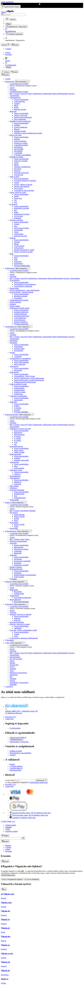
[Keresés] (3, 14)
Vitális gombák (19, 452)
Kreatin (12, 352)
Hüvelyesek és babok (21, 228)
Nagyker (13, 755)
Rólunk (12, 764)
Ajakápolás (18, 551)
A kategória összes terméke (19, 84)
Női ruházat (14, 513)
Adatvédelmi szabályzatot (39, 782)
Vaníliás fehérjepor (20, 314)
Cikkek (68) (9, 719)
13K (31, 813)
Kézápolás (17, 563)
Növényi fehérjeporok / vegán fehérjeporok (24, 290)
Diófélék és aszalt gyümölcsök (20, 121)
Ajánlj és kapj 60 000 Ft (18, 737)
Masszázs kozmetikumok (18, 541)
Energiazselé (18, 400)
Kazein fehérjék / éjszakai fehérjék (21, 292)
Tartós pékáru (18, 234)
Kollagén (13, 304)
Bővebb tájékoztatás (8, 875)
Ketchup (17, 242)
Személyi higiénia (16, 567)
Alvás (12, 671)
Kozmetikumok (10, 531)
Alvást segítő (14, 500)
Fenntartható (24, 511)
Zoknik (16, 518)
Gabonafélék (18, 230)
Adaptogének (14, 462)
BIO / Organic (15, 94)
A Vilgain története (16, 766)
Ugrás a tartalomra (7, 2)
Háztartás (8, 581)
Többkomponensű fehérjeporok (25, 382)
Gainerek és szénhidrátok (18, 396)
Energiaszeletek (19, 390)
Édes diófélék (18, 149)
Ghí (15, 200)
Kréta (16, 636)
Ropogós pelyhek (20, 109)
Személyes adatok (11, 831)
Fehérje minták (15, 306)
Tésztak (16, 224)
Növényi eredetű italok (22, 265)
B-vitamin (17, 436)
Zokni (16, 526)
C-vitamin (17, 438)
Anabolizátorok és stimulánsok (20, 358)
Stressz (12, 661)
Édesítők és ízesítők (16, 157)
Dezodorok (18, 559)
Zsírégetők (13, 402)
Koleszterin (14, 675)
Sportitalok (13, 343)
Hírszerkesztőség (15, 770)
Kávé (16, 258)
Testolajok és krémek (21, 565)
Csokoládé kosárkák (21, 145)
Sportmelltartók (19, 515)
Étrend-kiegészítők (12, 414)
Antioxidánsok (15, 478)
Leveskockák (18, 175)
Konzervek (13, 204)
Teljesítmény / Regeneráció (19, 683)
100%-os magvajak (20, 115)
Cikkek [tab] (7, 849)
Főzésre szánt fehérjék (21, 186)
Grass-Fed (23, 94)
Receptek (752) (10, 717)
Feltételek (8, 827)
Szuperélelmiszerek (16, 446)
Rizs (15, 226)
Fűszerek (17, 171)
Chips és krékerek (20, 141)
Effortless (32, 511)
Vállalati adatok (10, 825)
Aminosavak (14, 366)
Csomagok (9, 686)
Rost (15, 496)
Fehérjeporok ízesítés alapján (20, 308)
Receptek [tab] (8, 851)
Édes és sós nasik (16, 135)
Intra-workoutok (19, 364)
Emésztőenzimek (20, 498)
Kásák (16, 107)
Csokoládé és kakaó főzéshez (24, 190)
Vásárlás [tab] (8, 847)
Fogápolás (13, 579)
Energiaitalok (18, 350)
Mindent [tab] (8, 845)
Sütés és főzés (14, 177)
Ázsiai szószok (19, 246)
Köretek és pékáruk (16, 220)
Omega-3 (17, 474)
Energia (12, 681)
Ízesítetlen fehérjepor (21, 312)
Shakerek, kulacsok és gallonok (20, 614)
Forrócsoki (17, 262)
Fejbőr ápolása (19, 577)
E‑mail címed (10, 780)
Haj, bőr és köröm (16, 659)
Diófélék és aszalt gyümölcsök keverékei (28, 133)
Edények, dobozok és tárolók (20, 624)
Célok (7, 643)
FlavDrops (17, 169)
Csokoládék (18, 153)
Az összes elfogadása (32, 879)
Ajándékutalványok (16, 739)
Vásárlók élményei (16, 768)
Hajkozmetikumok (16, 569)
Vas (15, 444)
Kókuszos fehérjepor (21, 324)
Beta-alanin (18, 370)
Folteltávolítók (19, 594)
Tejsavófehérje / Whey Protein (24, 376)
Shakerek (17, 618)
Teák (15, 260)
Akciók (7, 79)
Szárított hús (18, 147)
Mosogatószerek (15, 599)
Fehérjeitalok (18, 264)
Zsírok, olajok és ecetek (18, 192)
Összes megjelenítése (21, 99)
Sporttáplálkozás (11, 327)
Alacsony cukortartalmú (71, 278)
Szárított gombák (20, 131)
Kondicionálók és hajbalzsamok (25, 575)
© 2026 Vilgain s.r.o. (8, 821)
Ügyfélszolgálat (15, 728)
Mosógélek (18, 592)
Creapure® (18, 356)
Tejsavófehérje (15, 280)
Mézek (16, 165)
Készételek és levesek (21, 208)
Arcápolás (13, 543)
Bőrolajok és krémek (21, 549)
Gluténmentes (37, 94)
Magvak (17, 129)
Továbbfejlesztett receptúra (19, 92)
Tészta (16, 232)
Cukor (16, 163)
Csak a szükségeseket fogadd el (12, 879)
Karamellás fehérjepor (21, 316)
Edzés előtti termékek (21, 362)
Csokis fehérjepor (20, 318)
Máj (11, 677)
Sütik (7, 829)
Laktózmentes (47, 94)
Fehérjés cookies (19, 392)
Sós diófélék (18, 151)
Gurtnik (16, 634)
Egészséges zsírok (16, 470)
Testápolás (13, 555)
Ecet (15, 202)
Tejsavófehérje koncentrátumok (25, 284)
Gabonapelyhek (15, 97)
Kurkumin (17, 484)
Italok (12, 254)
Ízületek (12, 663)
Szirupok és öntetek (21, 161)
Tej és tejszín (18, 188)
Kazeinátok (18, 298)
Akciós (12, 88)
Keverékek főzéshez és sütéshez (25, 180)
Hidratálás (13, 684)
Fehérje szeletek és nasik (18, 384)
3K (30, 815)
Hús (15, 210)
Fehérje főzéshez (15, 302)
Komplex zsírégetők (21, 412)
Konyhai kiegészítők (17, 622)
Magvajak (13, 111)
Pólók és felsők (19, 516)
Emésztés (13, 669)
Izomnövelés (14, 665)
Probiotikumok (19, 494)
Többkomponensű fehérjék (19, 300)
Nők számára (14, 486)
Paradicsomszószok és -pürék (24, 250)
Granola (17, 103)
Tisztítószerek (14, 596)
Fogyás (12, 667)
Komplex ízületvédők (21, 460)
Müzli (16, 105)
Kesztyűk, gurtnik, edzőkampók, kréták (23, 630)
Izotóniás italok (19, 348)
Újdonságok (9, 640)
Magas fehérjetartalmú (60, 94)
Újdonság (13, 90)
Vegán (30, 94)
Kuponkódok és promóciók (19, 742)
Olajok (16, 196)
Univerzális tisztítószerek (22, 598)
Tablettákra (18, 628)
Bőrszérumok (18, 547)
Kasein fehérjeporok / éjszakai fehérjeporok (29, 380)
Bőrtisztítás (18, 553)
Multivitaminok (19, 434)
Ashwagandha (19, 468)
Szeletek (17, 139)
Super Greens (18, 450)
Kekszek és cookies (21, 143)
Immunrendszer (15, 657)
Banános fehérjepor (20, 322)
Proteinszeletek (19, 388)
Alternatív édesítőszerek (22, 167)
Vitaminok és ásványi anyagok (20, 429)
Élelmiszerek (10, 81)
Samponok (17, 573)
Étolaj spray (18, 198)
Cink (15, 442)
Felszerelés (9, 604)
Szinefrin (17, 410)
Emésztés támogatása (17, 490)
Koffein (16, 406)
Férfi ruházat (14, 522)
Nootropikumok (15, 476)
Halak (16, 212)
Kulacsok (17, 620)
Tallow (27, 539)
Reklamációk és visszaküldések (20, 753)
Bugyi (16, 520)
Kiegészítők (14, 528)
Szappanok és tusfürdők (22, 561)
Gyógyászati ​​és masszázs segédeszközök (24, 638)
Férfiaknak (13, 488)
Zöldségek (17, 218)
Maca (16, 466)
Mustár (16, 244)
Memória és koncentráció (18, 673)
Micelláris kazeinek (20, 296)
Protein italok (14, 288)
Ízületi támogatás (15, 454)
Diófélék (17, 125)
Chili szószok (18, 248)
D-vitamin (17, 440)
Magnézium (18, 432)
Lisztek (16, 182)
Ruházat (8, 502)
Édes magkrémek (20, 119)
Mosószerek (14, 590)
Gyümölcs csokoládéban (22, 155)
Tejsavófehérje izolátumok (23, 286)
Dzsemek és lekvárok (21, 173)
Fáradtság (13, 679)
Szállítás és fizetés (16, 751)
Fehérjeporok (10, 268)
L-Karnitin (17, 408)
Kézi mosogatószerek (21, 601)
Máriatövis (17, 482)
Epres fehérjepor (19, 320)
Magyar (8, 67)
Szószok (12, 238)
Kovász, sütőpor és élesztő (23, 184)
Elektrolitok (14, 341)
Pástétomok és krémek (21, 214)
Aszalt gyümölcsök (20, 127)
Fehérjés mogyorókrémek (23, 117)
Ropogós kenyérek (20, 236)
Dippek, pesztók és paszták (23, 252)
